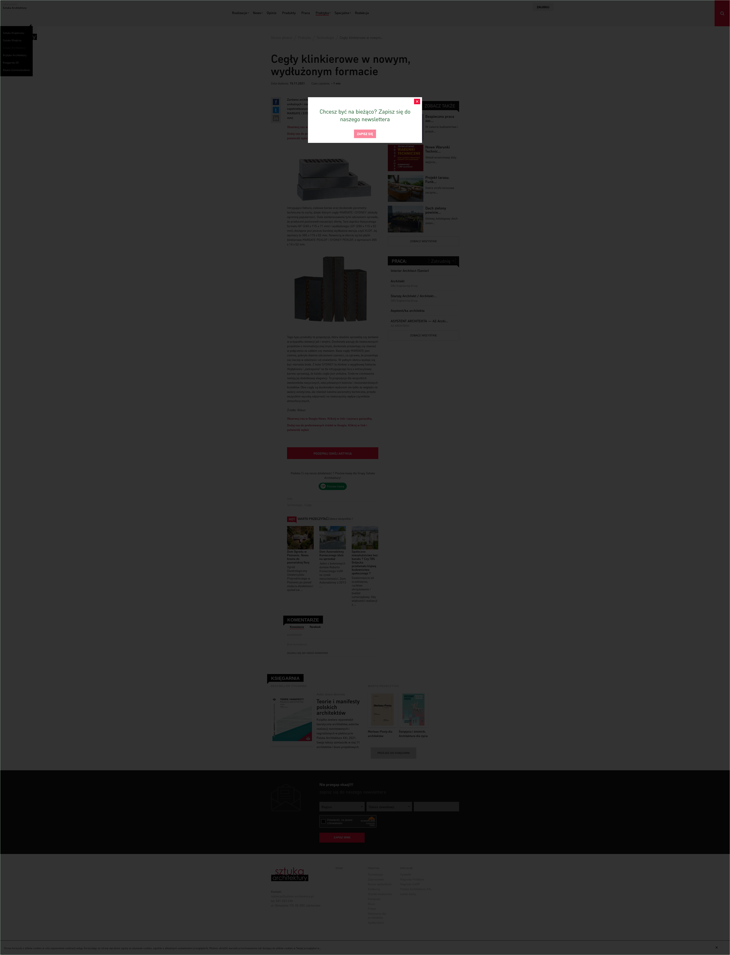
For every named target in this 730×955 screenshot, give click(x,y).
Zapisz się (365, 133)
